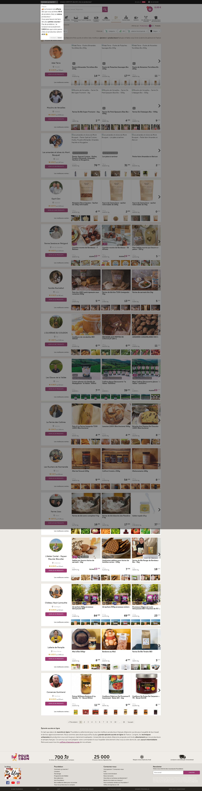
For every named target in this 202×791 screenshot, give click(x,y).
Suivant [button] (60, 37)
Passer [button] (44, 7)
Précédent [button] (53, 37)
